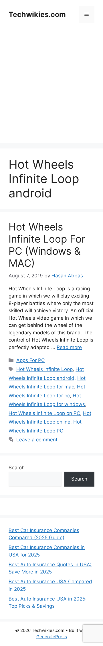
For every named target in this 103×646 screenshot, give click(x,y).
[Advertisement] (51, 91)
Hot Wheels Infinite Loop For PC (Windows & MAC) (47, 245)
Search (17, 467)
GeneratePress (51, 636)
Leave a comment (37, 440)
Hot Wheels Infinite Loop (44, 369)
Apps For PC (30, 360)
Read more (69, 347)
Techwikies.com (37, 14)
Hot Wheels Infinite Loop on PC (44, 413)
